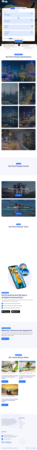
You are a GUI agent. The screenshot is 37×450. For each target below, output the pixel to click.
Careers (21, 426)
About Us (21, 421)
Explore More (4, 338)
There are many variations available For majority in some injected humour (9, 377)
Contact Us (22, 424)
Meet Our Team (22, 423)
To (4, 19)
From (5, 13)
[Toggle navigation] (35, 1)
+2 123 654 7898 (8, 442)
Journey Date (6, 25)
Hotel (19, 8)
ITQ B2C (9, 448)
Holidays (24, 8)
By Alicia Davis (5, 373)
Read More (4, 381)
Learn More (18, 195)
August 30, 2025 (12, 373)
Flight (13, 8)
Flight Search (19, 41)
